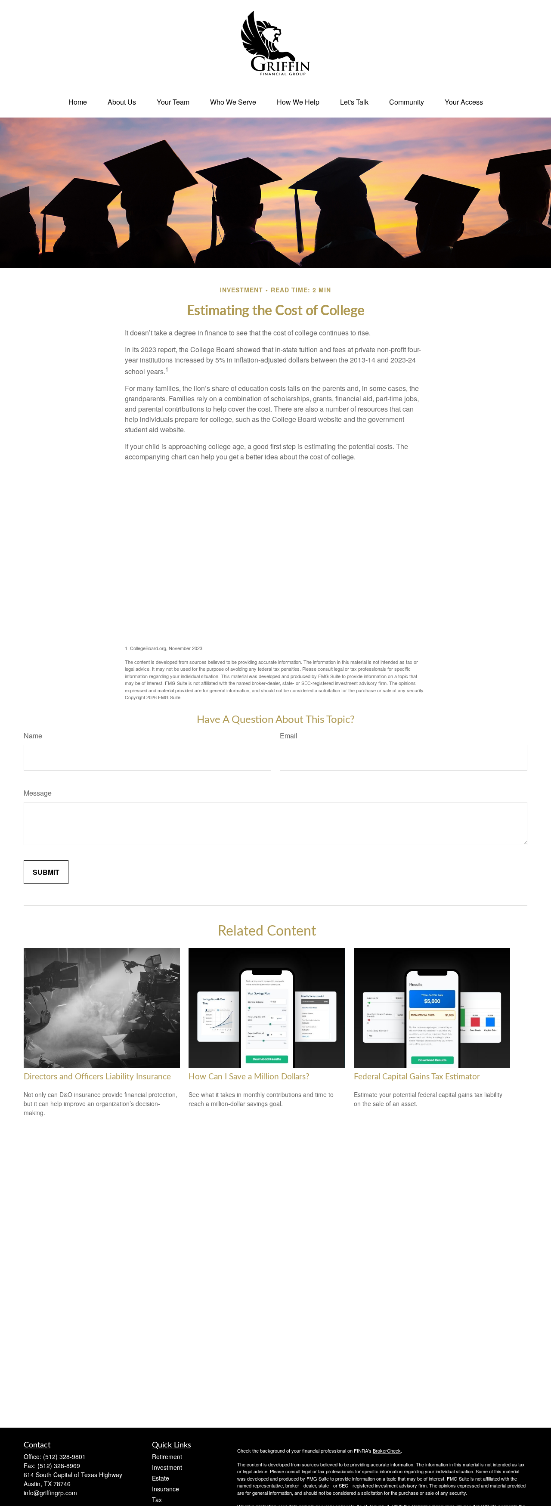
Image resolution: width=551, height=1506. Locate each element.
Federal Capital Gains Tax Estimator (417, 1077)
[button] (77, 101)
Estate (160, 1478)
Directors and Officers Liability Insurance (97, 1077)
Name (33, 736)
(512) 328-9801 (64, 1456)
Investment (167, 1467)
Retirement (167, 1456)
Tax (157, 1499)
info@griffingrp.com (50, 1492)
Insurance (165, 1488)
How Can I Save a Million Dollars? (249, 1077)
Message (38, 793)
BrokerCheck (387, 1450)
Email (288, 736)
